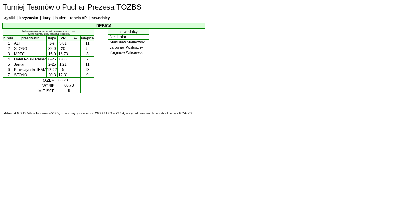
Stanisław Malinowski (128, 42)
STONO (20, 49)
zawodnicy (100, 18)
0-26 (52, 59)
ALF (17, 43)
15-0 (52, 54)
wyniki (9, 18)
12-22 (52, 70)
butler (60, 18)
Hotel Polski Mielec (30, 59)
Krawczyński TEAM (30, 70)
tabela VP (78, 18)
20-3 (52, 75)
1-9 (52, 43)
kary (47, 18)
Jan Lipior (118, 37)
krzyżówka (28, 18)
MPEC (19, 54)
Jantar (19, 64)
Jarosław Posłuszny (126, 47)
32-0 (52, 49)
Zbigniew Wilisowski (126, 53)
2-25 (52, 64)
